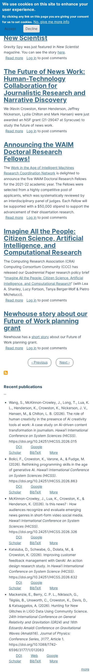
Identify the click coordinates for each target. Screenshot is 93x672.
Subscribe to (6, 373)
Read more (14, 58)
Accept (10, 29)
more (85, 669)
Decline (31, 29)
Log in (31, 58)
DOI (19, 447)
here (61, 52)
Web (34, 655)
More (54, 452)
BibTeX (35, 452)
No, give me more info (51, 22)
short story (40, 337)
